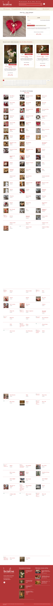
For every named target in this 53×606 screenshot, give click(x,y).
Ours (26, 209)
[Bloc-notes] (38, 298)
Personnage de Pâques (28, 123)
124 (7, 85)
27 (41, 80)
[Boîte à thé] (38, 495)
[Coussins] (38, 150)
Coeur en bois (28, 169)
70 (16, 82)
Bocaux (27, 324)
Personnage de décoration (44, 143)
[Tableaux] (6, 163)
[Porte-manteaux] (22, 487)
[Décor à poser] (38, 97)
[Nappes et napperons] (22, 312)
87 (41, 82)
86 (39, 82)
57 (41, 81)
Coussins (43, 149)
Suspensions (12, 115)
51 (32, 81)
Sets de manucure (45, 317)
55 (38, 81)
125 (9, 85)
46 (25, 81)
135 (23, 85)
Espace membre (4, 604)
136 (25, 85)
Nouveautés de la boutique (25, 568)
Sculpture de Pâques (45, 226)
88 (42, 82)
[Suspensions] (6, 117)
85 (38, 82)
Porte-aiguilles (28, 465)
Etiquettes (27, 317)
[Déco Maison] (6, 97)
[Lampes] (6, 466)
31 (3, 81)
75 (23, 82)
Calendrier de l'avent (45, 472)
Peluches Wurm (45, 324)
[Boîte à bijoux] (6, 431)
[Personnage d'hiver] (38, 110)
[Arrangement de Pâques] (6, 130)
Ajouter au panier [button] (12, 64)
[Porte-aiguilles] (22, 466)
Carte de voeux (12, 330)
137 (26, 85)
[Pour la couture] (6, 305)
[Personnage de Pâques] (22, 123)
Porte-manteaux (28, 485)
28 (42, 80)
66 (10, 82)
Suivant (48, 80)
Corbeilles (27, 189)
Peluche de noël (12, 176)
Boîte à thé (44, 494)
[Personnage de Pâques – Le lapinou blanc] (22, 587)
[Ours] (22, 210)
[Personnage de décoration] (38, 141)
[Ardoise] (22, 402)
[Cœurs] (38, 123)
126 (10, 85)
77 (26, 82)
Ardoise (27, 401)
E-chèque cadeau (13, 494)
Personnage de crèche (44, 203)
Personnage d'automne (44, 311)
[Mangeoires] (6, 318)
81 (32, 82)
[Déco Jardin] (22, 157)
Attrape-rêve (12, 310)
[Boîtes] (38, 292)
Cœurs (41, 20)
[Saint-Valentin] (22, 143)
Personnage (44, 102)
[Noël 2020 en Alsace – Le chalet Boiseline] (38, 582)
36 (10, 81)
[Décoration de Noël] (22, 97)
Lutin (27, 129)
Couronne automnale (45, 176)
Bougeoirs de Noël (45, 182)
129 (15, 85)
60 (45, 81)
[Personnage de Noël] (22, 110)
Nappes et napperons (29, 310)
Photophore (12, 196)
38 (13, 81)
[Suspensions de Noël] (22, 117)
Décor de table (12, 102)
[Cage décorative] (6, 396)
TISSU (11, 324)
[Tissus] (38, 163)
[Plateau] (38, 486)
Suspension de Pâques (12, 156)
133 (20, 85)
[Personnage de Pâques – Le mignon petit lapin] (22, 581)
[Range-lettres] (38, 396)
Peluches (11, 135)
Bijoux (43, 169)
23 (35, 80)
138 (28, 85)
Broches (27, 472)
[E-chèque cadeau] (6, 524)
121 (3, 85)
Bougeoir (11, 202)
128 (13, 85)
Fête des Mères (48, 20)
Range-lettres (44, 394)
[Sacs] (6, 228)
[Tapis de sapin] (22, 480)
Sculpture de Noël (29, 182)
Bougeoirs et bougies (29, 162)
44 (22, 81)
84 (36, 82)
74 (22, 82)
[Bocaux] (22, 325)
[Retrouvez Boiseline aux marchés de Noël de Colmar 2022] (38, 571)
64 (7, 82)
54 (36, 81)
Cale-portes (28, 304)
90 (45, 82)
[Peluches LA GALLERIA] (38, 210)
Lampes (11, 465)
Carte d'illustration (29, 330)
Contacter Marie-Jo (9, 575)
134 (22, 85)
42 (19, 81)
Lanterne (11, 182)
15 (23, 80)
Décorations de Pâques (44, 116)
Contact (30, 1)
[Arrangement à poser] (22, 150)
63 (6, 82)
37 (12, 81)
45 (23, 81)
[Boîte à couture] (22, 524)
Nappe (27, 394)
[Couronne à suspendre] (6, 170)
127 (12, 85)
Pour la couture (12, 304)
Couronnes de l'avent (13, 149)
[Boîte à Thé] (38, 402)
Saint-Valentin (28, 142)
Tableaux (11, 162)
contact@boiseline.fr (7, 579)
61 (3, 82)
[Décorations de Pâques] (38, 117)
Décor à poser (44, 95)
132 (19, 85)
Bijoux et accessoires (45, 129)
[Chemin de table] (22, 257)
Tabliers (43, 330)
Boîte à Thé (44, 401)
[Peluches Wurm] (38, 325)
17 (26, 80)
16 (25, 80)
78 (28, 82)
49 (29, 81)
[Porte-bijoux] (22, 559)
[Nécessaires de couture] (6, 486)
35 (9, 81)
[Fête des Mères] (38, 137)
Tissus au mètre (45, 216)
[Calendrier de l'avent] (38, 473)
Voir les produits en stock (31, 25)
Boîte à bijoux (12, 401)
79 (29, 82)
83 (35, 82)
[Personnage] (38, 103)
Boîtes (43, 290)
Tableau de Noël (12, 222)
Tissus (43, 162)
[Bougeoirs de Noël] (38, 183)
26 (39, 80)
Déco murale (12, 109)
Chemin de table (29, 226)
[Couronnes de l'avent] (6, 150)
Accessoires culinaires (44, 190)
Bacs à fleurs (44, 465)
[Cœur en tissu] (22, 204)
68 (13, 82)
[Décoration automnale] (22, 137)
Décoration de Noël (29, 95)
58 (42, 81)
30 (45, 80)
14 (22, 80)
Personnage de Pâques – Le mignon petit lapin (26, 57)
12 (19, 80)
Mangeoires (12, 317)
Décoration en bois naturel (13, 143)
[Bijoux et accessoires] (38, 130)
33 (6, 81)
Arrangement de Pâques (12, 130)
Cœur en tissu (28, 202)
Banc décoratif (12, 209)
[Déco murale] (6, 110)
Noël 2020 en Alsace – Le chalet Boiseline (46, 582)
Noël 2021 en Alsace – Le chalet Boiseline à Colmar (46, 576)
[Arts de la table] (6, 123)
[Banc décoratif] (6, 210)
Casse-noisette (28, 196)
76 (25, 82)
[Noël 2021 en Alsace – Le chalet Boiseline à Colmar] (38, 577)
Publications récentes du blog (41, 568)
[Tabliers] (38, 332)
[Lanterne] (6, 183)
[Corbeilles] (22, 190)
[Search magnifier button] (41, 4)
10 (16, 80)
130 (16, 85)
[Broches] (22, 473)
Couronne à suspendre (12, 170)
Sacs (10, 226)
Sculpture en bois (45, 222)
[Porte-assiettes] (6, 559)
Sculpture (43, 304)
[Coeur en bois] (22, 170)
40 (16, 81)
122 (5, 85)
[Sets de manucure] (38, 318)
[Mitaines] (6, 292)
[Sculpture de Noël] (22, 183)
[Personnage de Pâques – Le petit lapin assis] (22, 574)
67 (12, 82)
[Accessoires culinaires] (38, 190)
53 (35, 81)
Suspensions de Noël (29, 115)
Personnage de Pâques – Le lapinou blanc (42, 57)
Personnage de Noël (29, 109)
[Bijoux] (38, 170)
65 (9, 82)
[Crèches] (38, 157)
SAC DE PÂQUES (12, 478)
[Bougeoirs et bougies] (22, 163)
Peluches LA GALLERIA (44, 210)
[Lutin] (22, 130)
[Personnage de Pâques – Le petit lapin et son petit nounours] (22, 595)
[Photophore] (6, 197)
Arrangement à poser (29, 149)
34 (7, 81)
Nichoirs (11, 297)
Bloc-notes (44, 297)
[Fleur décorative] (22, 177)
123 (6, 85)
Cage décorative (12, 394)
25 (38, 80)
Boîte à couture (12, 472)
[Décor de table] (6, 103)
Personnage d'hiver (45, 109)
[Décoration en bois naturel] (6, 143)
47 (26, 81)
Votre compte (39, 1)
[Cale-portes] (22, 305)
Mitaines (11, 290)
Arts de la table (12, 122)
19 (29, 80)
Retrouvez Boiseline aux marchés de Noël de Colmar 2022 (46, 571)
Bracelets (11, 216)
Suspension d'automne (28, 216)
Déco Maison (44, 20)
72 (19, 82)
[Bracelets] (6, 217)
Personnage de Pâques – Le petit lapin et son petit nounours (29, 592)
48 (28, 81)
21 (32, 80)
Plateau (43, 485)
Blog (34, 1)
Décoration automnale (28, 136)
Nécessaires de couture (12, 486)
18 (28, 80)
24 (36, 80)
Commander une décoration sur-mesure (40, 25)
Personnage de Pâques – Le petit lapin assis (10, 67)
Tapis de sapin (28, 478)
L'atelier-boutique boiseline (23, 1)
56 (39, 81)
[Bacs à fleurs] (38, 466)
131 (18, 85)
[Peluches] (6, 137)
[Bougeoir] (6, 204)
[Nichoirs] (6, 298)
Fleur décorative (29, 176)
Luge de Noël (28, 222)
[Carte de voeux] (6, 361)
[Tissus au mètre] (38, 217)
